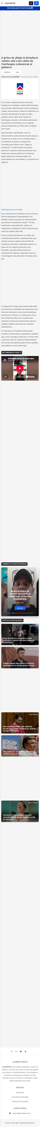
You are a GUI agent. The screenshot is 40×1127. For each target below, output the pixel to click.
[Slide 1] (8, 613)
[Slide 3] (13, 613)
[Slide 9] (29, 613)
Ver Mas (20, 608)
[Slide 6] (21, 613)
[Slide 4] (16, 613)
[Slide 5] (19, 613)
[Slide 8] (27, 613)
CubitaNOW (9, 3)
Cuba (17, 72)
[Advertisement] (20, 33)
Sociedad (7, 72)
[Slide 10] (32, 613)
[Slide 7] (24, 613)
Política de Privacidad (20, 1101)
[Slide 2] (11, 613)
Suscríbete (20, 1093)
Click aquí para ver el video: (12, 209)
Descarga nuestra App (20, 1097)
